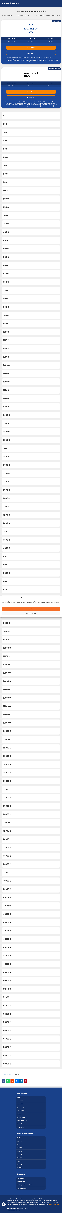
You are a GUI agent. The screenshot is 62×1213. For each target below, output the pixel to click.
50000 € (19, 1164)
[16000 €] (31, 698)
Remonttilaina (21, 1117)
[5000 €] (31, 564)
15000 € (19, 1151)
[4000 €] (31, 548)
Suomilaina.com (7, 1075)
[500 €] (31, 248)
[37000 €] (31, 872)
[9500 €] (31, 639)
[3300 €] (31, 523)
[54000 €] (31, 1014)
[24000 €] (31, 764)
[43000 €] (31, 922)
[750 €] (31, 290)
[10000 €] (31, 648)
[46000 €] (31, 947)
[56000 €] (31, 1030)
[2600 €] (31, 465)
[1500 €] (31, 373)
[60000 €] (31, 1063)
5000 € (19, 1144)
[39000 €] (31, 889)
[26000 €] (31, 781)
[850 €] (31, 307)
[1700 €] (31, 390)
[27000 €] (31, 789)
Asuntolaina (20, 1104)
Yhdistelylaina (21, 1127)
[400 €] (31, 232)
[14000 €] (31, 681)
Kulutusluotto (21, 1107)
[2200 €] (31, 431)
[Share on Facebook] (3, 1081)
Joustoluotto (21, 1111)
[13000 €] (31, 673)
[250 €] (31, 207)
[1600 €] (31, 381)
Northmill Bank (54, 69)
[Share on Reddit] (12, 1081)
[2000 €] (31, 415)
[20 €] (31, 124)
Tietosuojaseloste (22, 1188)
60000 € (19, 1168)
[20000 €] (31, 731)
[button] (59, 598)
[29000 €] (31, 806)
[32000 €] (31, 831)
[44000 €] (31, 930)
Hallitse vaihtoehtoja (31, 613)
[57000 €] (31, 1038)
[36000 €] (31, 864)
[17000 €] (31, 706)
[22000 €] (31, 747)
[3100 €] (31, 506)
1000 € (19, 1138)
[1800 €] (31, 398)
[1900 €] (31, 406)
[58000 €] (31, 1047)
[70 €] (31, 165)
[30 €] (31, 132)
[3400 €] (31, 531)
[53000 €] (31, 1005)
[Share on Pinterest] (25, 1081)
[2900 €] (31, 490)
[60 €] (31, 157)
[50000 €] (31, 980)
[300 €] (31, 215)
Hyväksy (31, 609)
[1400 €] (31, 365)
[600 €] (31, 265)
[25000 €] (31, 772)
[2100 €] (31, 423)
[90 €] (31, 182)
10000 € (19, 1148)
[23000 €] (31, 756)
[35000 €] (31, 856)
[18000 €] (31, 714)
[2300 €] (31, 440)
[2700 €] (31, 473)
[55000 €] (31, 1022)
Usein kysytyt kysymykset (24, 1185)
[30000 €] (31, 814)
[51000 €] (31, 989)
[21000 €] (31, 739)
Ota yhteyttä (21, 1181)
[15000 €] (31, 689)
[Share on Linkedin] (21, 1081)
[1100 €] (31, 340)
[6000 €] (31, 581)
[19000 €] (31, 722)
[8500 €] (31, 623)
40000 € (19, 1161)
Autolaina (20, 1101)
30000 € (19, 1158)
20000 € (19, 1154)
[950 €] (31, 323)
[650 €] (31, 273)
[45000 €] (31, 939)
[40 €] (31, 140)
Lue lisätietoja (31, 53)
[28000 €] (31, 797)
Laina (18, 1097)
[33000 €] (31, 839)
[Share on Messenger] (17, 1081)
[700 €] (31, 282)
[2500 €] (31, 456)
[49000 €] (31, 972)
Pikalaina (19, 1114)
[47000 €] (31, 955)
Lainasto (56, 21)
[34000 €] (31, 847)
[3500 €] (31, 540)
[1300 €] (31, 357)
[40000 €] (31, 897)
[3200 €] (31, 515)
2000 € (19, 1141)
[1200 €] (31, 348)
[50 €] (31, 149)
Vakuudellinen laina (22, 1120)
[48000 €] (31, 964)
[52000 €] (31, 997)
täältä (54, 604)
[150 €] (31, 190)
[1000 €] (31, 332)
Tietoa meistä (21, 1178)
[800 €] (31, 298)
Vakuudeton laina (22, 1124)
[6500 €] (31, 589)
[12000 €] (31, 664)
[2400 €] (31, 448)
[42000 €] (31, 914)
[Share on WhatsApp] (8, 1081)
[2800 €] (31, 481)
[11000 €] (31, 656)
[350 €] (31, 223)
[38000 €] (31, 880)
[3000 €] (31, 498)
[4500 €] (31, 556)
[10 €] (31, 115)
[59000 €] (31, 1055)
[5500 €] (31, 573)
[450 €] (31, 240)
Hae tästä (31, 48)
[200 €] (31, 198)
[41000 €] (31, 905)
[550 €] (31, 257)
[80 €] (31, 174)
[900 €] (31, 315)
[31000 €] (31, 822)
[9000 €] (31, 631)
